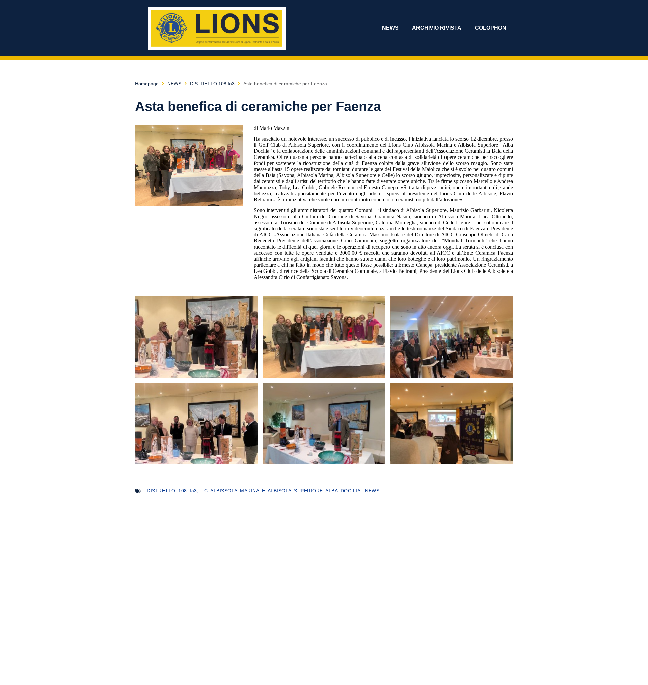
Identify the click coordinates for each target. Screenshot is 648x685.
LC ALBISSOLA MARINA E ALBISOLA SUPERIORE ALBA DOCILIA (281, 490)
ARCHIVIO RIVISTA (436, 28)
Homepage (147, 83)
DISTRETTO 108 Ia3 (212, 83)
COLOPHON (490, 28)
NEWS (390, 28)
